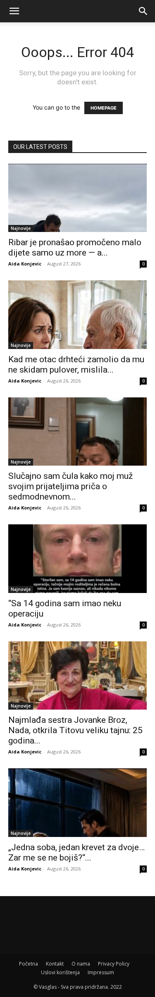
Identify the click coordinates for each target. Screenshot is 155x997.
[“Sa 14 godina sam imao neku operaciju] (77, 558)
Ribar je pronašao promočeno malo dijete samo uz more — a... (74, 247)
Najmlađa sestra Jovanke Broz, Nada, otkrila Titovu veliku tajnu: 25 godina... (75, 730)
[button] (14, 11)
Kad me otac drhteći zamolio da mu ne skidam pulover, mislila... (76, 364)
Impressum (101, 972)
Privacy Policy (113, 963)
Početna (28, 963)
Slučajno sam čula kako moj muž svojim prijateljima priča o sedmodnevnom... (70, 486)
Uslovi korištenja (60, 972)
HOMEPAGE (104, 108)
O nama (81, 963)
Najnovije (21, 228)
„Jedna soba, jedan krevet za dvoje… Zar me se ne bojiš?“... (76, 852)
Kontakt (55, 963)
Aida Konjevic (24, 264)
